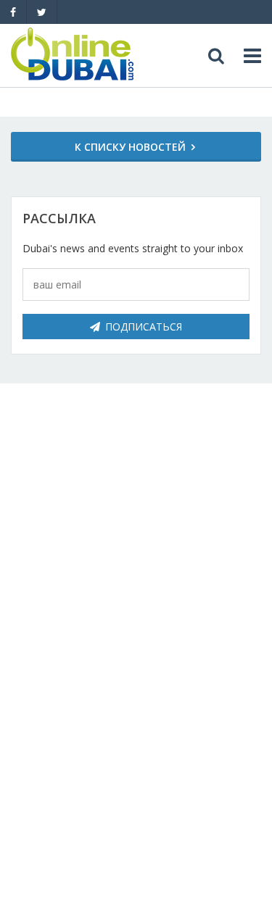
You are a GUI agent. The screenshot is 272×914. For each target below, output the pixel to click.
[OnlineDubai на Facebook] (13, 12)
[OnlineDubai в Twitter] (42, 12)
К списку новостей (130, 147)
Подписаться (143, 326)
